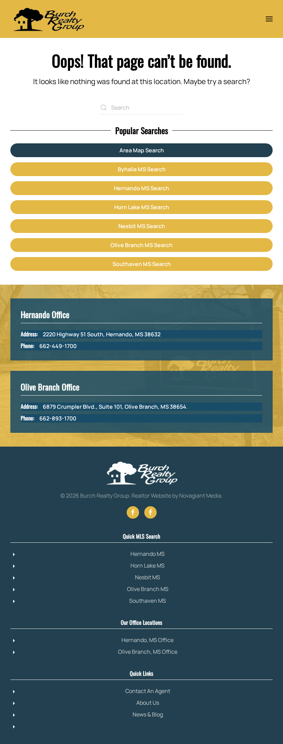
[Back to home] (48, 19)
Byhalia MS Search (142, 169)
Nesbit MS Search (141, 226)
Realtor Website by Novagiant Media (176, 495)
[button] (269, 19)
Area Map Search (141, 150)
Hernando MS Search (141, 188)
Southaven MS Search (142, 264)
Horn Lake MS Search (141, 207)
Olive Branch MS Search (141, 245)
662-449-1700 (58, 346)
